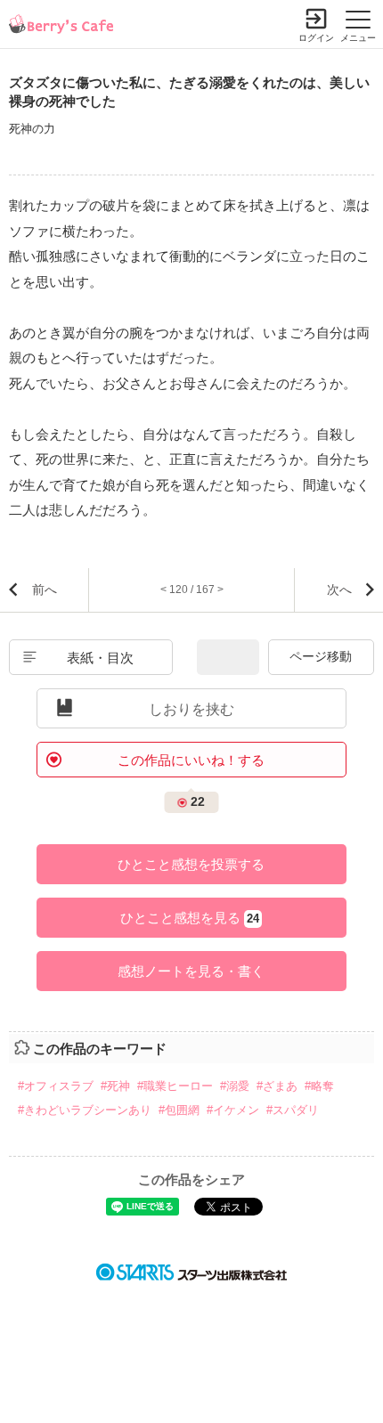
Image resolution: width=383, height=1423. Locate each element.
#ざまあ (277, 1086)
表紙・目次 (100, 657)
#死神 (115, 1086)
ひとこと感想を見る (189, 917)
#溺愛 (234, 1086)
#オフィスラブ (56, 1086)
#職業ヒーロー (175, 1086)
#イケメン (233, 1110)
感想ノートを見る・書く (191, 971)
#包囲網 (179, 1110)
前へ (44, 589)
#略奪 (319, 1086)
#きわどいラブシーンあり (84, 1110)
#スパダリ (292, 1110)
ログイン (316, 38)
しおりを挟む (191, 709)
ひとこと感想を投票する (191, 864)
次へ (339, 589)
